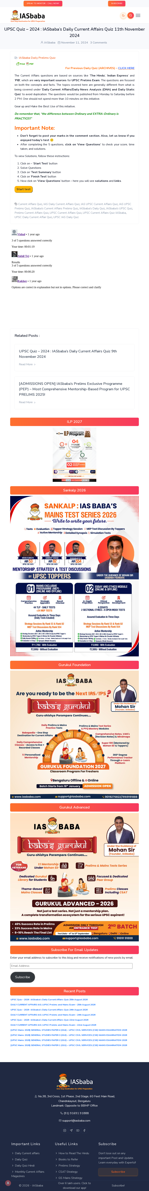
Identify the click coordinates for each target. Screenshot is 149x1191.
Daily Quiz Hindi (25, 1166)
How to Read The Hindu (74, 1153)
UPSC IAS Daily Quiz (66, 217)
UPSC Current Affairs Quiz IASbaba (104, 213)
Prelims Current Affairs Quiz (32, 213)
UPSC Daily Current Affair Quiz (33, 217)
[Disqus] (74, 273)
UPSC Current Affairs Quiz (66, 213)
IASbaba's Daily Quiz (92, 208)
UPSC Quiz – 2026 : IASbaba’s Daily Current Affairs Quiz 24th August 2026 (49, 1009)
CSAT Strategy (68, 1172)
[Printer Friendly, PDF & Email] (25, 64)
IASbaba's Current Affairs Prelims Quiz (54, 208)
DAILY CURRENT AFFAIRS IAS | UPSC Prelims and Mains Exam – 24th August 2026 (53, 1014)
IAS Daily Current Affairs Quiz (61, 204)
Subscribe (22, 977)
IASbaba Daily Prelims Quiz (37, 58)
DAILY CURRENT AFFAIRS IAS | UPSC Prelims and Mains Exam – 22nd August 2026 (53, 1024)
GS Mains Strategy (70, 1178)
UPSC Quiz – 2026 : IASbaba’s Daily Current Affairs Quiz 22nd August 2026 (49, 1019)
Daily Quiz (21, 1159)
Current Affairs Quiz (30, 204)
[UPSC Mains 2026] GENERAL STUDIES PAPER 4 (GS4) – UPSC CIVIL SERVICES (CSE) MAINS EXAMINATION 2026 (69, 1030)
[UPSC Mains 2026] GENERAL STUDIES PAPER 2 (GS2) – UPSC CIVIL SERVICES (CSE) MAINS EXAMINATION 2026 (69, 1040)
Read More (26, 364)
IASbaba (37, 1186)
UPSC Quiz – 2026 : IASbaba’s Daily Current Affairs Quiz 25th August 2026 (49, 999)
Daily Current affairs (27, 1153)
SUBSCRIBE (116, 3)
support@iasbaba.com (76, 1121)
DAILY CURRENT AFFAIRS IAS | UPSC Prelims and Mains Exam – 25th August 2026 (53, 1004)
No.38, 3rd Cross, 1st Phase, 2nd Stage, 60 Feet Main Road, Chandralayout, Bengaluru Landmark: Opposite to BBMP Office (76, 1101)
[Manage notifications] (8, 1183)
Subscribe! (118, 1186)
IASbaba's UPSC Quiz (119, 208)
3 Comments (98, 43)
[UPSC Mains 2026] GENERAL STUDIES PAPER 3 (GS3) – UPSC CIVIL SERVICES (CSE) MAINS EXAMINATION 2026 (69, 1035)
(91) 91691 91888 (76, 1113)
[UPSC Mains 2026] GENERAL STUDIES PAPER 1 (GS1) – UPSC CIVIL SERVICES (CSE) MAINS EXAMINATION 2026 (69, 1045)
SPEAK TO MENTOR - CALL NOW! (43, 3)
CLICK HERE (126, 68)
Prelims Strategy (69, 1166)
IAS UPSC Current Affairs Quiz (99, 204)
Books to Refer (68, 1159)
